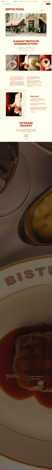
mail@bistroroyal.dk (26, 136)
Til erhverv (31, 1)
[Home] (4, 1)
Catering (27, 1)
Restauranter (15, 1)
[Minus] (6, 379)
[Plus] (7, 379)
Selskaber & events (21, 1)
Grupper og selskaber (25, 50)
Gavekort (20, 50)
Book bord (44, 1)
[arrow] (44, 53)
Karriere (36, 1)
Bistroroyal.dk (31, 50)
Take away (48, 1)
